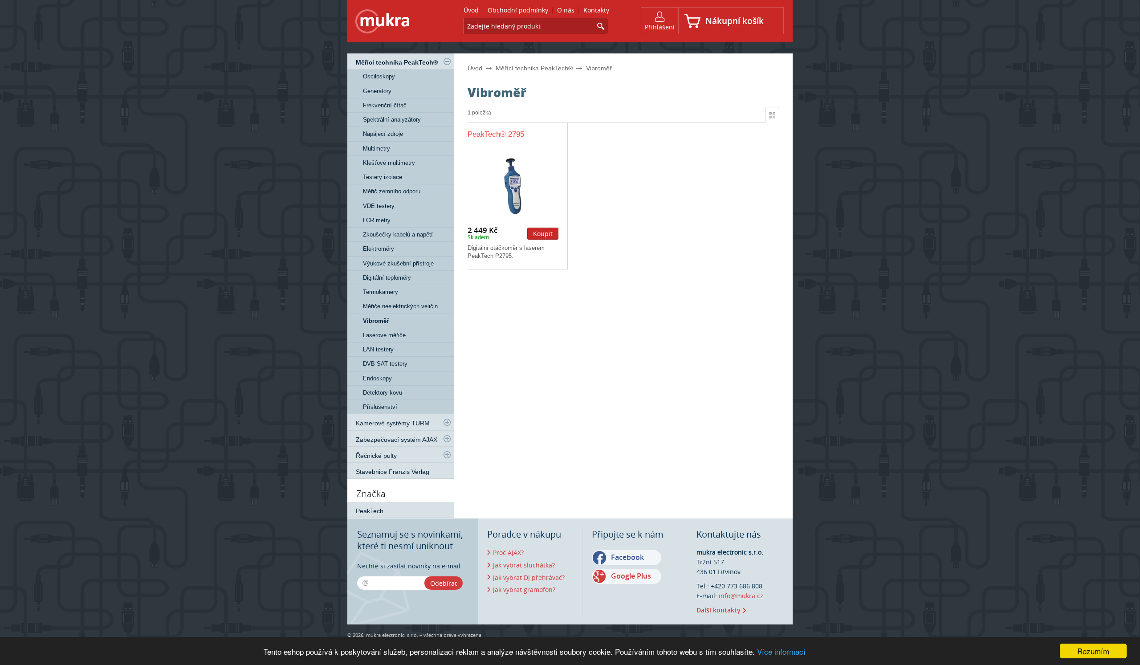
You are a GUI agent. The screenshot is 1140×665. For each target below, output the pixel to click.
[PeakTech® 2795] (513, 185)
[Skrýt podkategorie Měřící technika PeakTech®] (447, 61)
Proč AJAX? (508, 552)
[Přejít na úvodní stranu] (382, 22)
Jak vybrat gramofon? (524, 589)
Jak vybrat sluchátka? (524, 565)
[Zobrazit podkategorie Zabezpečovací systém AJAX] (447, 438)
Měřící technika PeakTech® (534, 68)
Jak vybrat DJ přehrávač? (529, 577)
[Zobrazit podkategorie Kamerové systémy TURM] (447, 422)
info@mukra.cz (741, 596)
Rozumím (1093, 651)
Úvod (475, 68)
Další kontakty (718, 610)
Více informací (781, 651)
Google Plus (631, 576)
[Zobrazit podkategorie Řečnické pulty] (447, 454)
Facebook (627, 557)
